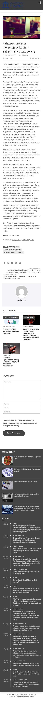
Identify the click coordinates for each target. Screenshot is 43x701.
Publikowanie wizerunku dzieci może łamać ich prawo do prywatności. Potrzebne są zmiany (27, 551)
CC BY (32, 240)
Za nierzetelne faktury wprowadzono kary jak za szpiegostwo (11, 331)
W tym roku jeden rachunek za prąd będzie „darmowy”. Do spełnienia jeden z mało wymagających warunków (26, 590)
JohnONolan (16, 240)
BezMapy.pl (13, 694)
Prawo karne (10, 58)
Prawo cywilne (18, 546)
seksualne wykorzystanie (12, 250)
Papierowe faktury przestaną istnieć (25, 482)
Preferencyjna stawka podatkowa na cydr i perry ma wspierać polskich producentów (26, 664)
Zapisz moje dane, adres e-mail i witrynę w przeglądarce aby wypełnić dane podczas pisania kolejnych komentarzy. (20, 423)
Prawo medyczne (18, 535)
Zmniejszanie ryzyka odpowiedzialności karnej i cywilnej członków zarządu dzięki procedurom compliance (26, 684)
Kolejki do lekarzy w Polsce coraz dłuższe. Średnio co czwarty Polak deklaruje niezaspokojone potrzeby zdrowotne (26, 540)
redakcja (25, 55)
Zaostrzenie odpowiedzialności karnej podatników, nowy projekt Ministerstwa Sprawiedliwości (11, 362)
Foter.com (25, 240)
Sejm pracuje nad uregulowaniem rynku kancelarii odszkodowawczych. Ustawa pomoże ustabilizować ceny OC (26, 508)
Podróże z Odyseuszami (25, 696)
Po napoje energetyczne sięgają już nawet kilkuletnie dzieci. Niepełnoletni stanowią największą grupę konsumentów (26, 628)
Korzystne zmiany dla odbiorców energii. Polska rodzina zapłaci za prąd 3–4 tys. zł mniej (26, 674)
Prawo (15, 523)
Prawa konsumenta (19, 623)
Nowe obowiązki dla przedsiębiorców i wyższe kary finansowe (26, 495)
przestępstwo (14, 247)
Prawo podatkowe (19, 661)
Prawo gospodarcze (11, 317)
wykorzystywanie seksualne (13, 252)
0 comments (36, 58)
